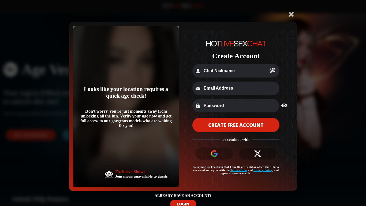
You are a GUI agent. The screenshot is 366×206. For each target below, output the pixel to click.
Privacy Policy (262, 170)
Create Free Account (236, 125)
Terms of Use (238, 170)
